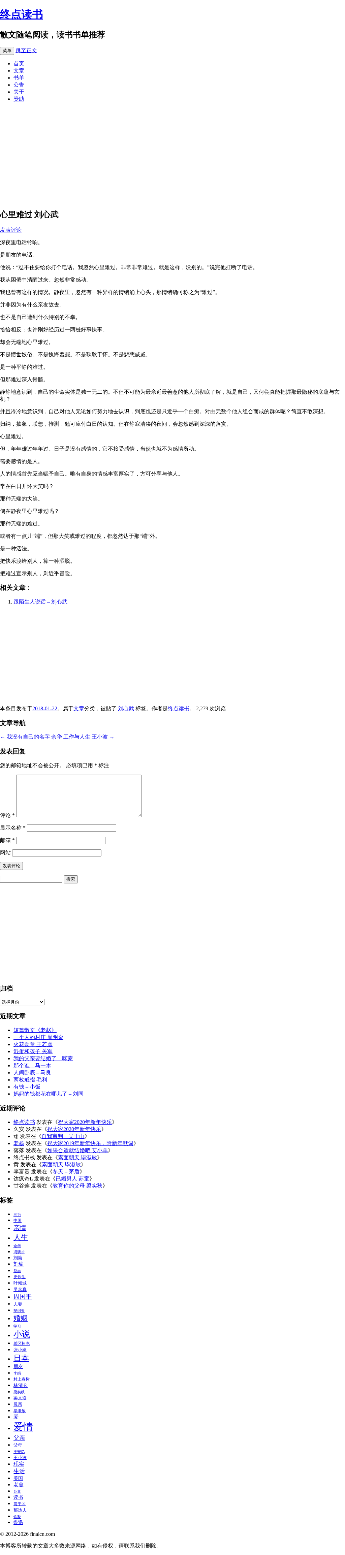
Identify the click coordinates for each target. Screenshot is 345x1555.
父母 (17, 1445)
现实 (18, 1464)
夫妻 (17, 1303)
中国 (17, 1220)
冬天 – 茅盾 (66, 1171)
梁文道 (20, 1397)
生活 (19, 1471)
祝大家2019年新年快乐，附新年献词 (90, 1143)
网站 (5, 852)
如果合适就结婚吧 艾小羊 (77, 1150)
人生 (20, 1237)
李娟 (17, 1373)
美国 (18, 1478)
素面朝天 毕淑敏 (77, 1157)
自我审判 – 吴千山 (63, 1136)
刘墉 (17, 1257)
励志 (17, 1271)
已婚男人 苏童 (72, 1178)
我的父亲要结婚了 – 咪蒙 (43, 1058)
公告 (18, 85)
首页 (18, 63)
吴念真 (20, 1289)
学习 (17, 1326)
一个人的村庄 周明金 (38, 1037)
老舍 (18, 1484)
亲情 (19, 1227)
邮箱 (7, 840)
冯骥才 (19, 1252)
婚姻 (20, 1318)
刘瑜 (18, 1264)
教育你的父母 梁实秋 (77, 1186)
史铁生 (19, 1276)
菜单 (7, 50)
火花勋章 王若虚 (33, 1044)
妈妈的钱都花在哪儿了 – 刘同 (48, 1094)
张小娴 (20, 1349)
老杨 (18, 1143)
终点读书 (21, 14)
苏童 (17, 1491)
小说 (21, 1334)
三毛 (17, 1215)
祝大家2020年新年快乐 (85, 1122)
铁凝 (17, 1517)
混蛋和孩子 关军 (33, 1051)
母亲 (17, 1404)
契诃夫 (19, 1311)
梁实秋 (19, 1392)
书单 (18, 77)
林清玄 (20, 1385)
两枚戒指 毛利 (30, 1079)
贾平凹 (19, 1503)
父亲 (19, 1438)
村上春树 (21, 1379)
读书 (18, 1497)
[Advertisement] (172, 155)
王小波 (20, 1457)
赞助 (18, 99)
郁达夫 (20, 1510)
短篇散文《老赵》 (35, 1030)
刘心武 (126, 708)
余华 (17, 1246)
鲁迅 (18, 1522)
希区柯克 (21, 1343)
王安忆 (19, 1452)
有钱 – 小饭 (26, 1087)
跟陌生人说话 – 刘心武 (40, 602)
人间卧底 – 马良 (32, 1072)
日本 (21, 1358)
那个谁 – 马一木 (32, 1065)
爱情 (23, 1426)
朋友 (18, 1366)
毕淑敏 (19, 1410)
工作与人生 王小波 (89, 737)
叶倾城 (20, 1283)
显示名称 (13, 828)
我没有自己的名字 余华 (31, 737)
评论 (7, 815)
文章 (18, 70)
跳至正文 (26, 50)
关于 (18, 92)
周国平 (22, 1296)
